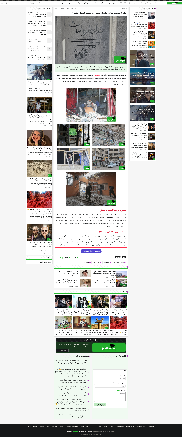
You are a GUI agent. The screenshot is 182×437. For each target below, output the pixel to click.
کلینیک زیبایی (47, 262)
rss (48, 426)
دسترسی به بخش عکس (92, 251)
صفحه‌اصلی (153, 3)
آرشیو (61, 426)
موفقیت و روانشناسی (74, 3)
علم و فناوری (86, 3)
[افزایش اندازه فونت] (59, 12)
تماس (35, 426)
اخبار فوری (54, 426)
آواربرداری (118, 257)
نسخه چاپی (106, 262)
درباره (29, 426)
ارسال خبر (86, 262)
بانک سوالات (122, 3)
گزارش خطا (96, 262)
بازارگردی (95, 3)
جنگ (124, 257)
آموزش (114, 3)
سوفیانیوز (97, 75)
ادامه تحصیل (132, 3)
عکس (102, 3)
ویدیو (108, 3)
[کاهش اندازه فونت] (55, 12)
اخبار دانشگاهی (143, 3)
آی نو (41, 262)
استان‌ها (63, 3)
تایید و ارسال (101, 405)
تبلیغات (42, 426)
